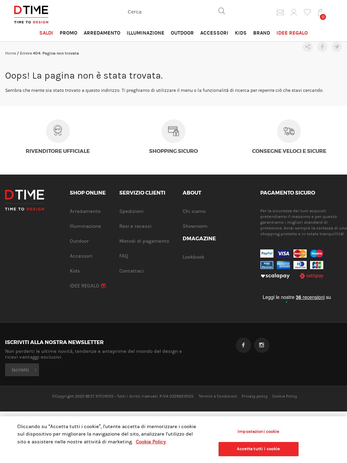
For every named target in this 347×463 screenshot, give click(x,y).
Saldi (46, 33)
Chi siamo (194, 211)
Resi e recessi (135, 226)
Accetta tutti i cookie (258, 448)
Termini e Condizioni (218, 396)
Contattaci (131, 271)
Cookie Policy (284, 396)
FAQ (123, 256)
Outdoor (182, 33)
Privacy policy (255, 396)
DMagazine (199, 239)
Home (10, 53)
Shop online (88, 193)
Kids (241, 33)
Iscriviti (20, 370)
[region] (173, 439)
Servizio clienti (142, 193)
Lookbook (193, 257)
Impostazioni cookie (258, 431)
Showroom (195, 226)
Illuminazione (145, 33)
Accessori (214, 33)
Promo (68, 33)
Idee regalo (292, 33)
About (192, 193)
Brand (261, 33)
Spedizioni (131, 211)
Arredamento (102, 33)
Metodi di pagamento (144, 241)
